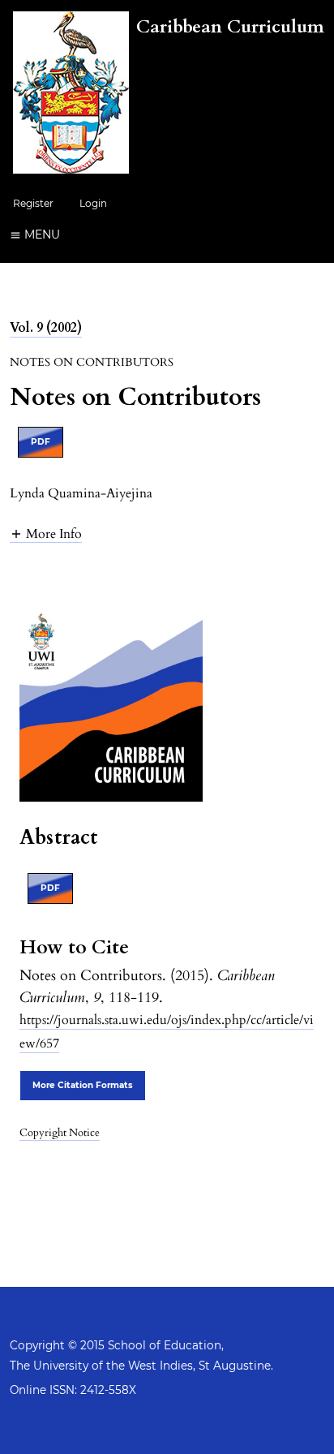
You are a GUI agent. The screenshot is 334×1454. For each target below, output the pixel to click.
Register (33, 203)
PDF (40, 442)
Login (93, 203)
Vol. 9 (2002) (46, 328)
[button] (46, 533)
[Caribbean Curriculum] (168, 170)
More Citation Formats (82, 1085)
